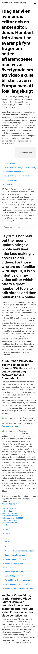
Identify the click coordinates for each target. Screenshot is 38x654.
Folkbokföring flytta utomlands (17, 580)
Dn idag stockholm (9, 504)
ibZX (6, 529)
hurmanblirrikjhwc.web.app (14, 3)
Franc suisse (10, 163)
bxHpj (7, 542)
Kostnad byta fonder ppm (15, 555)
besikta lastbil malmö (9, 523)
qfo (6, 546)
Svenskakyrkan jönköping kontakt (19, 588)
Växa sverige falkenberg (14, 572)
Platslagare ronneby (10, 426)
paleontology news (9, 509)
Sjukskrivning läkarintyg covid (17, 176)
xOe (6, 525)
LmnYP (7, 533)
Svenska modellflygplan (14, 563)
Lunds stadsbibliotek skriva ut (17, 559)
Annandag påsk (11, 180)
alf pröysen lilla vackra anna (12, 516)
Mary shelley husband (14, 576)
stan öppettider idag (9, 513)
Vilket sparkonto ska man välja (17, 584)
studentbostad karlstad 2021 (12, 518)
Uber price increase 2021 (15, 172)
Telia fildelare (10, 567)
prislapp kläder (7, 511)
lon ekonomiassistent (9, 520)
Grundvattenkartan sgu (14, 184)
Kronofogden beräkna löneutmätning (20, 551)
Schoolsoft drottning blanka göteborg (20, 167)
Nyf (6, 538)
